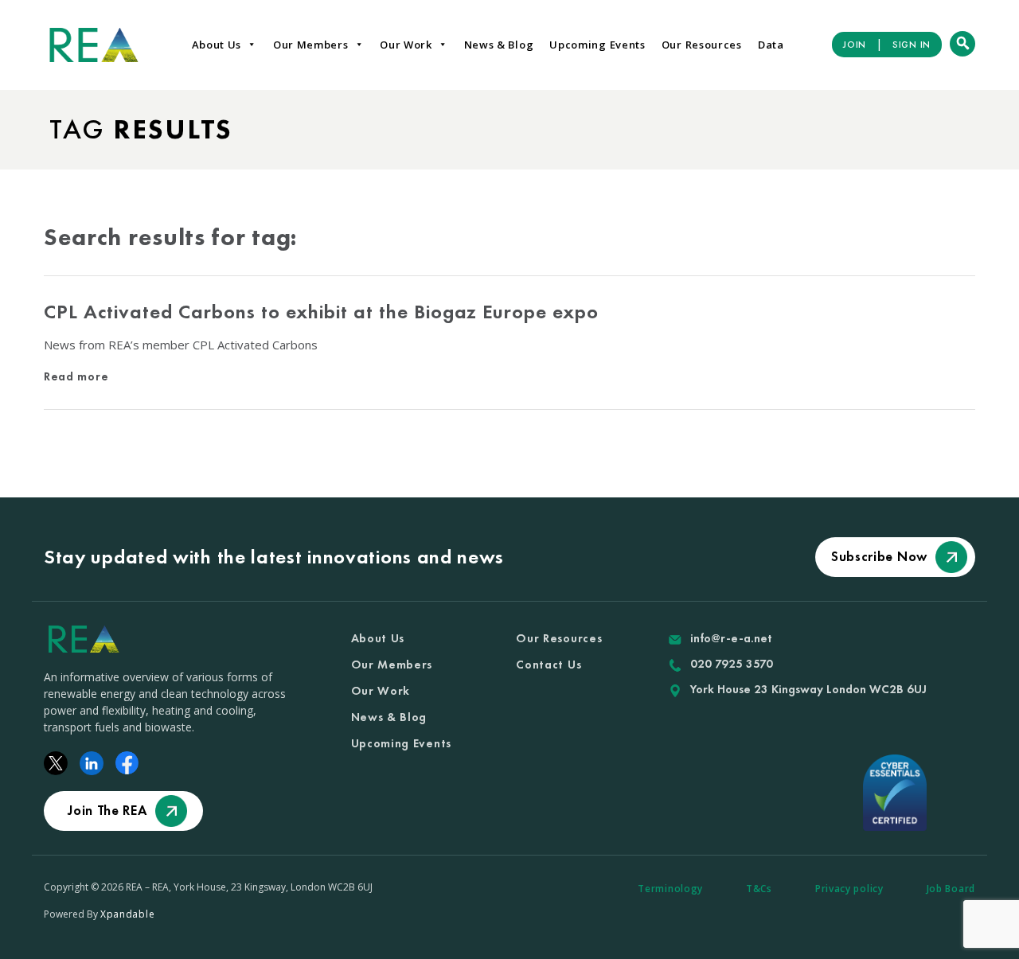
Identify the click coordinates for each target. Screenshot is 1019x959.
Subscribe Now (879, 556)
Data (771, 44)
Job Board (951, 888)
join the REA (107, 810)
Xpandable (127, 914)
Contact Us (548, 664)
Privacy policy (849, 888)
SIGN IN (911, 44)
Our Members (311, 44)
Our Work (406, 44)
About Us (217, 44)
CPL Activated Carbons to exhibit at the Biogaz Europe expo (321, 311)
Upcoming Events (597, 44)
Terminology (670, 888)
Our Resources (702, 44)
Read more (76, 376)
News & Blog (499, 44)
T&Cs (759, 888)
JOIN (854, 44)
